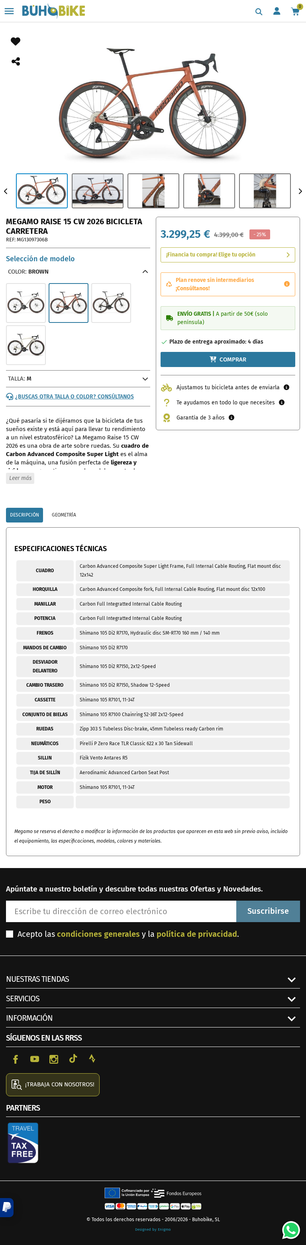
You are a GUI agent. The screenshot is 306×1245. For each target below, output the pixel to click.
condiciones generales (98, 934)
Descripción (24, 515)
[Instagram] (54, 1058)
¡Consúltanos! (193, 288)
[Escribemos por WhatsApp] (288, 1227)
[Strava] (92, 1058)
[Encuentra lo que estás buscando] (259, 12)
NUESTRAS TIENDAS (37, 979)
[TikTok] (73, 1058)
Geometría (64, 515)
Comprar (233, 359)
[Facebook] (15, 1058)
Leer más (20, 478)
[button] (7, 1207)
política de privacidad (197, 934)
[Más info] (287, 284)
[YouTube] (34, 1058)
